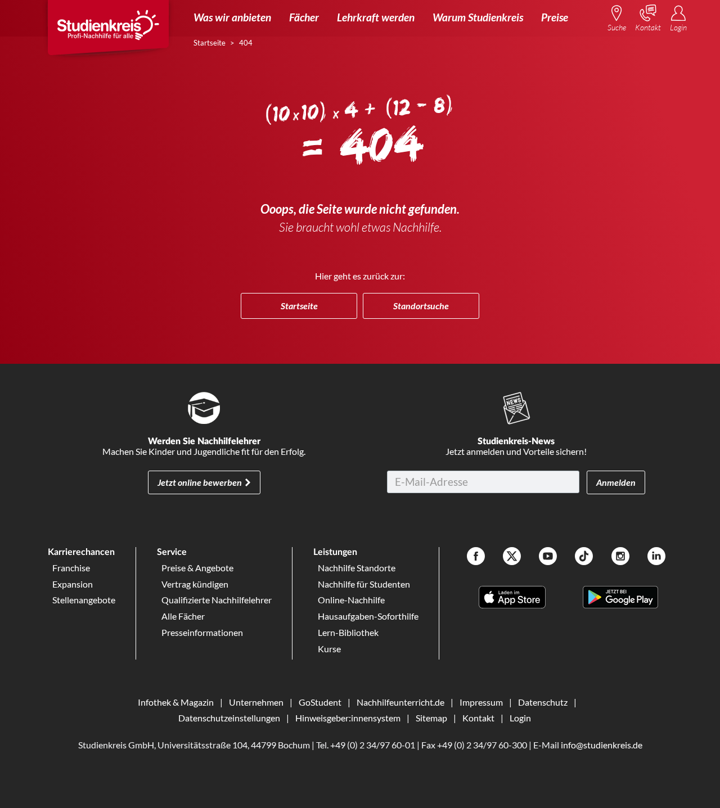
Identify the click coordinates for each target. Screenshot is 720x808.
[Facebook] (476, 557)
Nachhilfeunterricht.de (400, 702)
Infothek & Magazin (176, 702)
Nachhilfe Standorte (356, 567)
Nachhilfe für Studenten (364, 584)
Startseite (299, 305)
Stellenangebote (83, 599)
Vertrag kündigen (194, 584)
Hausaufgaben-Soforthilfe (368, 616)
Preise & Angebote (197, 567)
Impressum (481, 702)
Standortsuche (421, 305)
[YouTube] (548, 557)
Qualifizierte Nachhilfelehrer (216, 599)
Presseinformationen (202, 632)
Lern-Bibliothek (348, 632)
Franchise (71, 567)
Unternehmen (256, 702)
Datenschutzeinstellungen (229, 717)
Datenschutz (543, 702)
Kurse (329, 648)
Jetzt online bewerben (200, 482)
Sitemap (431, 717)
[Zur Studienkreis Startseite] (108, 32)
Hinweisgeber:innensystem (347, 717)
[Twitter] (512, 557)
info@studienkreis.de (601, 744)
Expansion (72, 584)
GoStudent (320, 702)
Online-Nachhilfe (351, 599)
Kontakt (478, 717)
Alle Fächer (183, 616)
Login (520, 717)
